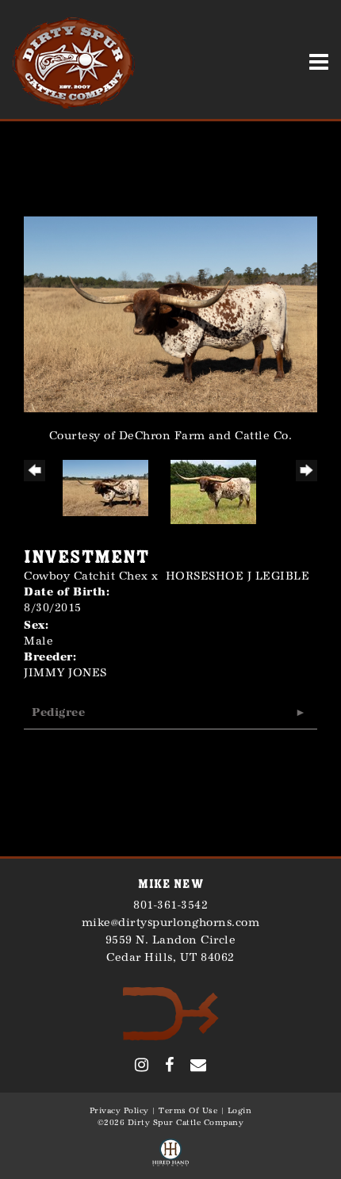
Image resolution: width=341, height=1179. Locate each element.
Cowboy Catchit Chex (86, 576)
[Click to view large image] (170, 313)
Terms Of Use (188, 1111)
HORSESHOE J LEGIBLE (238, 576)
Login (240, 1111)
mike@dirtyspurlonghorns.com (171, 922)
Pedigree (58, 712)
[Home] (171, 1013)
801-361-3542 (170, 905)
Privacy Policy (119, 1111)
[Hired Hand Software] (170, 1154)
